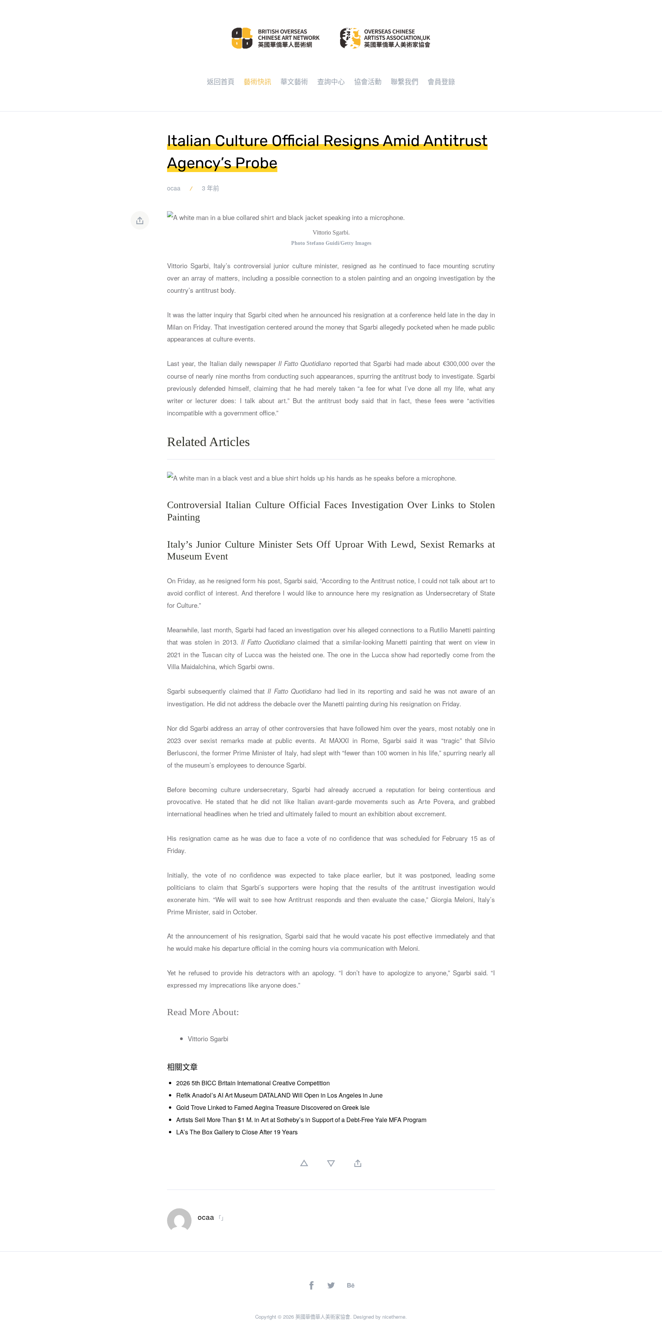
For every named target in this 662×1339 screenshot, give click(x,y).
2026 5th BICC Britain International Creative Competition (253, 1082)
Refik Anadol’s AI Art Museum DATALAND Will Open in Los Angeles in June (279, 1095)
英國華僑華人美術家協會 (322, 1316)
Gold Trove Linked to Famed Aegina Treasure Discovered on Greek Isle (273, 1107)
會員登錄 (441, 81)
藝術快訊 (257, 81)
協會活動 (368, 81)
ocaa (173, 188)
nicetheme (393, 1316)
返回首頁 (220, 81)
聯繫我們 (404, 81)
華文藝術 (294, 81)
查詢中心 (331, 81)
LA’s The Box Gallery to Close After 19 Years (237, 1131)
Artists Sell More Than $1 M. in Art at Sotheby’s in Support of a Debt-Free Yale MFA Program (301, 1119)
